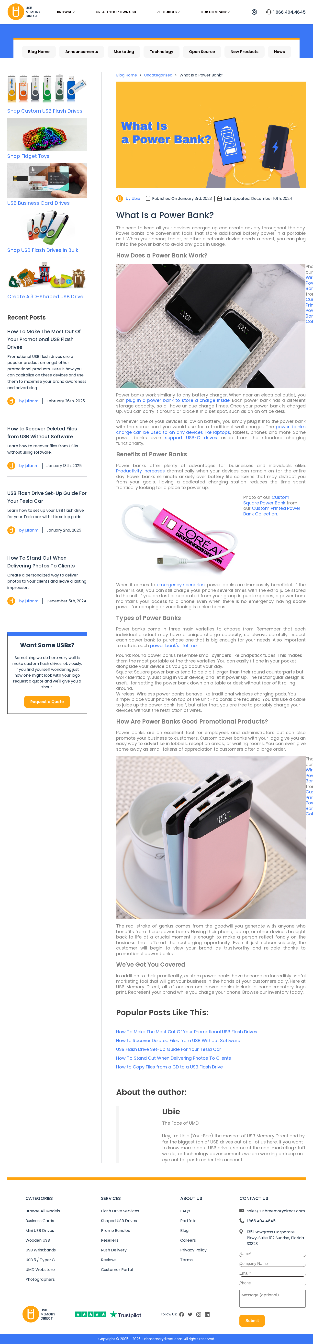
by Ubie (133, 198)
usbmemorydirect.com (162, 1338)
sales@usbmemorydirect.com (276, 1211)
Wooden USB (37, 1240)
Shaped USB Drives (119, 1221)
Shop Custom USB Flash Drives (44, 110)
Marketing (124, 51)
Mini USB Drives (39, 1230)
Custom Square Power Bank (266, 500)
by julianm (28, 401)
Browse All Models (42, 1211)
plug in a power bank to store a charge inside (178, 400)
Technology (161, 51)
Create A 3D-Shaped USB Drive (45, 296)
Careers (188, 1240)
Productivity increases (140, 471)
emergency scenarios (181, 585)
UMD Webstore (40, 1269)
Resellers (109, 1240)
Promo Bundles (115, 1230)
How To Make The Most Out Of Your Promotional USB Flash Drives (44, 339)
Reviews (108, 1260)
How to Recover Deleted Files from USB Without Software (42, 432)
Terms (186, 1260)
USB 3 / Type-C (40, 1260)
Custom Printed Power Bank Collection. (272, 511)
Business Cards (39, 1221)
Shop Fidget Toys (28, 156)
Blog (184, 1230)
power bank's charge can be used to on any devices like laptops (211, 429)
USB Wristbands (40, 1250)
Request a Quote (47, 701)
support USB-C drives (191, 438)
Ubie (171, 1111)
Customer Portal (117, 1269)
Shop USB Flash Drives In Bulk (42, 250)
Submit (252, 1321)
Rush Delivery (114, 1250)
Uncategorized (158, 75)
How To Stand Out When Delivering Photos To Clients (41, 562)
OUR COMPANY (214, 12)
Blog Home (39, 51)
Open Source (202, 51)
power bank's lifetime (173, 645)
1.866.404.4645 (289, 12)
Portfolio (188, 1221)
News (279, 51)
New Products (244, 51)
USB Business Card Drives (38, 203)
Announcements (81, 51)
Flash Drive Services (120, 1211)
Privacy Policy (193, 1250)
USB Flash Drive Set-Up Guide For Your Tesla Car (47, 497)
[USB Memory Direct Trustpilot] (108, 1314)
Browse (64, 12)
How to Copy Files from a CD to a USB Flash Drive (169, 1067)
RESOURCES (166, 12)
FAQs (185, 1211)
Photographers (40, 1279)
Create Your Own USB (116, 12)
